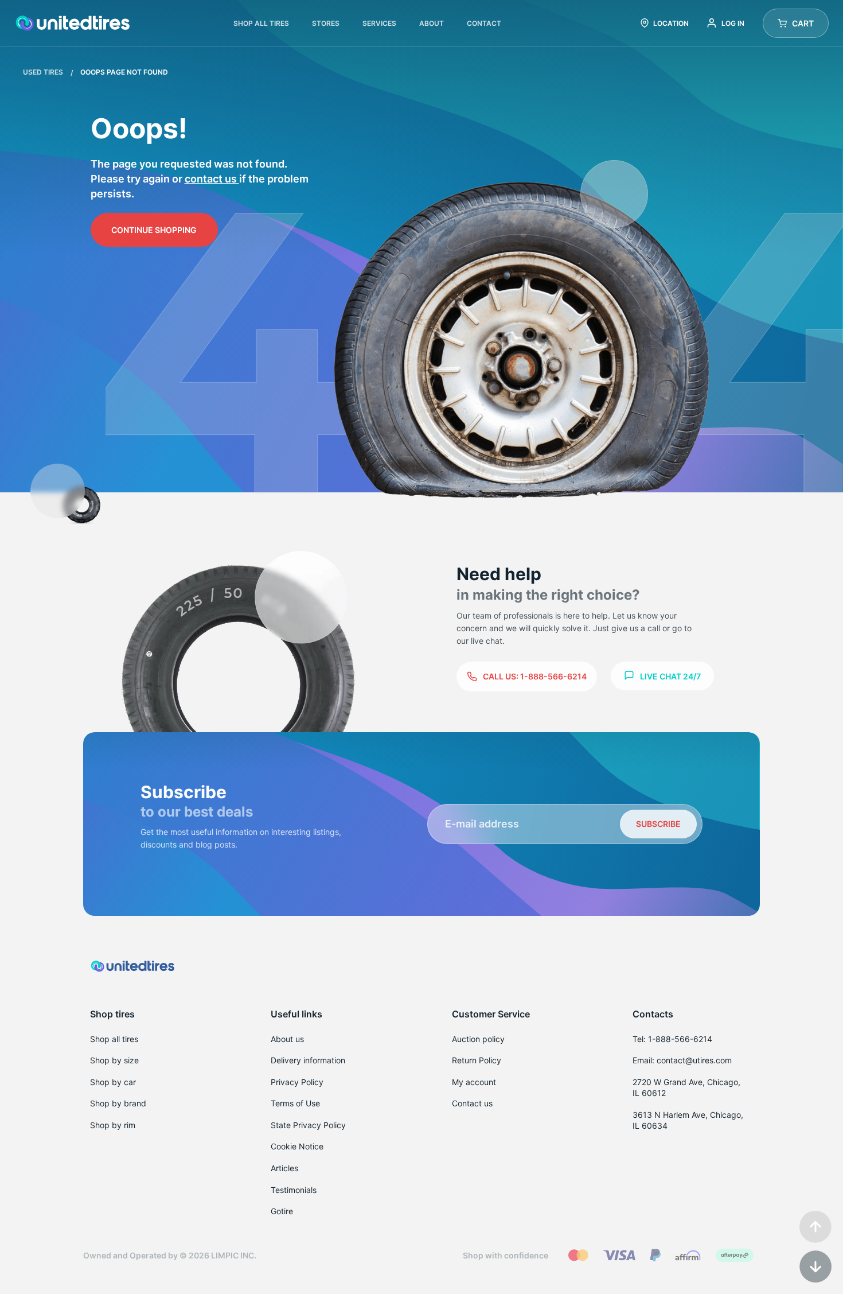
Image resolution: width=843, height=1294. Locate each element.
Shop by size (114, 1060)
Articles (284, 1168)
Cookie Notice (297, 1146)
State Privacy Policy (308, 1125)
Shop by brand (118, 1103)
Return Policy (476, 1060)
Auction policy (478, 1039)
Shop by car (113, 1082)
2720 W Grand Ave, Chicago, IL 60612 (686, 1087)
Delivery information (308, 1060)
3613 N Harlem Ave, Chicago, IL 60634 (688, 1120)
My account (474, 1082)
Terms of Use (295, 1103)
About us (287, 1039)
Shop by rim (112, 1125)
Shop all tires (114, 1039)
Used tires (44, 72)
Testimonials (294, 1190)
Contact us (212, 179)
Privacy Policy (297, 1082)
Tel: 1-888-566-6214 (672, 1039)
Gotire (282, 1211)
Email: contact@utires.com (682, 1060)
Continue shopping (154, 230)
